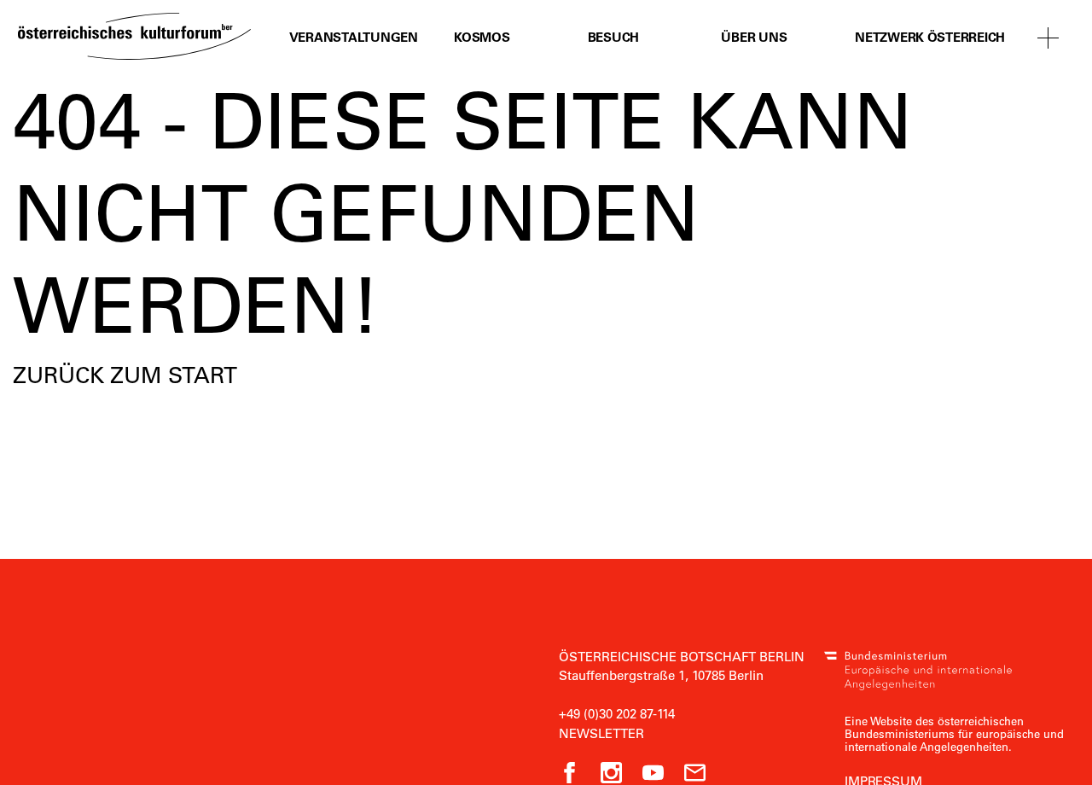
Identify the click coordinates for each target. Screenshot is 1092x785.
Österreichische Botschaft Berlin (681, 656)
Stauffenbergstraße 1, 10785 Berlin (661, 674)
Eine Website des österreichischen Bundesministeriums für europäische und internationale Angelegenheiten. (954, 733)
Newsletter (601, 732)
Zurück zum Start (125, 374)
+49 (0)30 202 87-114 (617, 713)
